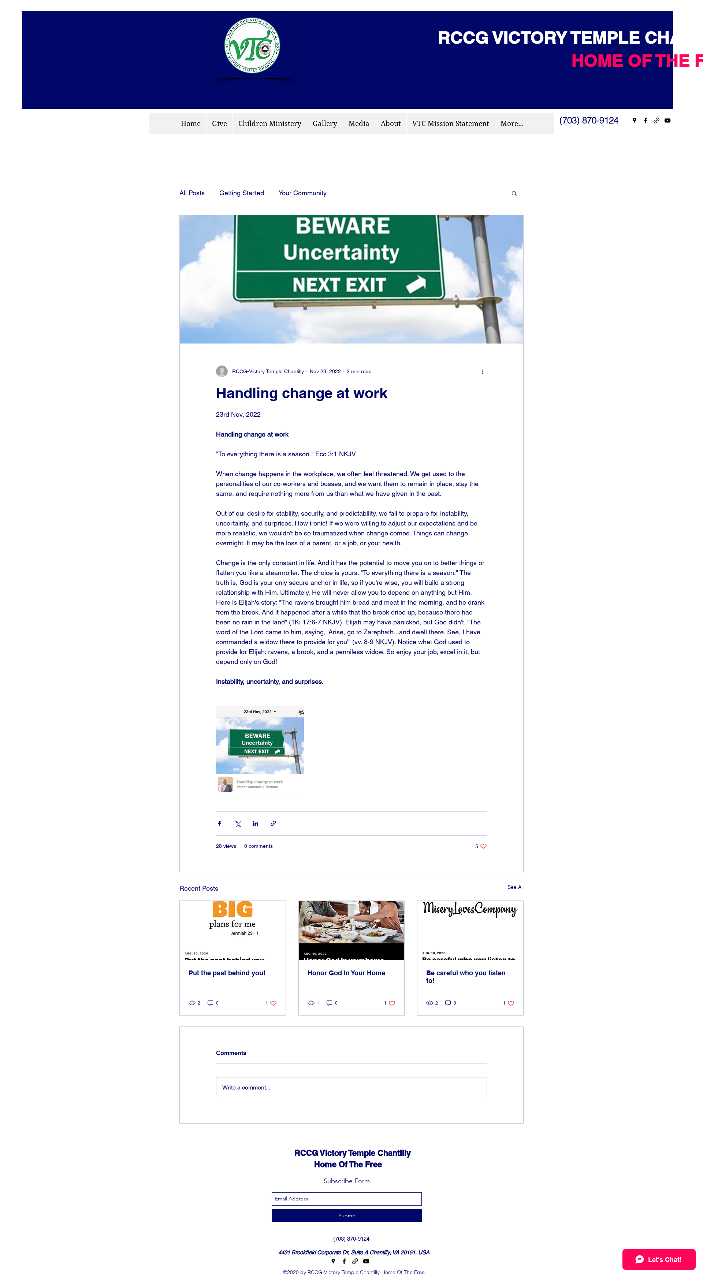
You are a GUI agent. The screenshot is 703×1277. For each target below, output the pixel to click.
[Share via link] (273, 823)
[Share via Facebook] (219, 823)
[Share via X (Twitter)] (237, 823)
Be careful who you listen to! (466, 976)
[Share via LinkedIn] (255, 823)
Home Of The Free (331, 1164)
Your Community (303, 193)
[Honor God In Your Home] (352, 930)
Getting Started (241, 193)
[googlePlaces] (634, 120)
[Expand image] (260, 750)
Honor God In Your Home (346, 973)
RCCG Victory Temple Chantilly (346, 1153)
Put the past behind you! (227, 973)
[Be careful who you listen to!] (470, 930)
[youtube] (667, 120)
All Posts (192, 193)
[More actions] (482, 371)
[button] (514, 193)
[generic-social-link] (656, 120)
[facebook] (645, 120)
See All (515, 887)
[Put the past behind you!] (233, 930)
